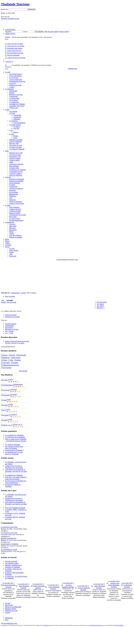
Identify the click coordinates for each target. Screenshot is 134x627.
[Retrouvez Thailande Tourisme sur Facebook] (8, 587)
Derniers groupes (10, 324)
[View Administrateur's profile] (7, 385)
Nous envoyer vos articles (15, 46)
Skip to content (10, 296)
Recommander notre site (15, 53)
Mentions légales (10, 609)
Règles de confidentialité (13, 607)
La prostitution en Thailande (14, 435)
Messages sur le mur (11, 329)
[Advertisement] (67, 276)
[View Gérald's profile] (4, 420)
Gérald (10, 419)
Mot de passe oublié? (52, 31)
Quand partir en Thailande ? (14, 450)
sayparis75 (13, 414)
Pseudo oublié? (64, 31)
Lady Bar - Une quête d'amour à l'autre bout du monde (15, 478)
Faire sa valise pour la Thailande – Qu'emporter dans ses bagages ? (15, 441)
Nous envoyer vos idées (15, 44)
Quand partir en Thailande (9, 544)
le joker (21, 343)
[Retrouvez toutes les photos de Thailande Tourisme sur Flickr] (23, 588)
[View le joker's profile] (4, 380)
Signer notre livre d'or (14, 51)
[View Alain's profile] (4, 400)
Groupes (23, 293)
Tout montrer (23, 371)
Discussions (9, 327)
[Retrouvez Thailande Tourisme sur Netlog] (99, 588)
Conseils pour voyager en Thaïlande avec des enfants (14, 467)
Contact (7, 612)
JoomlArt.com (47, 625)
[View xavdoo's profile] (4, 405)
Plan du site (9, 605)
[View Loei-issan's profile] (5, 390)
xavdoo (10, 404)
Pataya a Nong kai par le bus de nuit (17, 341)
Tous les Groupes (11, 315)
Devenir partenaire (13, 55)
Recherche (4, 9)
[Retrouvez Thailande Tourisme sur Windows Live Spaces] (114, 587)
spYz (8, 409)
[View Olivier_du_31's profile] (7, 425)
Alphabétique (9, 326)
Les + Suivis (9, 331)
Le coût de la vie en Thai (9, 527)
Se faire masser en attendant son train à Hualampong (15, 482)
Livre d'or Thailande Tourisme (15, 508)
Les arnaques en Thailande (14, 475)
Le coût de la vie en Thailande (15, 437)
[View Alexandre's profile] (5, 395)
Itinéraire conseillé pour (8, 538)
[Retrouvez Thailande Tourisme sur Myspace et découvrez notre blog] (68, 587)
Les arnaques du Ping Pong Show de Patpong (14, 447)
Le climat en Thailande (12, 444)
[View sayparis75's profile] (5, 415)
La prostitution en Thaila (9, 549)
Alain (8, 399)
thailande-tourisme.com (96, 625)
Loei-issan (13, 389)
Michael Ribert (119, 625)
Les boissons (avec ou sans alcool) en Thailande (14, 453)
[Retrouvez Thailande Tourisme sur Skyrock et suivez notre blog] (83, 590)
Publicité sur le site (11, 610)
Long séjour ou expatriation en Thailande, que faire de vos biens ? (16, 471)
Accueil (7, 603)
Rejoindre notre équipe (14, 48)
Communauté (15, 293)
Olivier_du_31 (17, 424)
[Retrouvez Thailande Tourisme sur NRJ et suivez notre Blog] (127, 587)
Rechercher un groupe (12, 317)
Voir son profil (11, 302)
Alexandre (13, 394)
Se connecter (39, 31)
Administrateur (18, 384)
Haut (6, 620)
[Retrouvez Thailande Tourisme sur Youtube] (38, 588)
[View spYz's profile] (4, 410)
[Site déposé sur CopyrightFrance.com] (9, 623)
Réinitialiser (9, 618)
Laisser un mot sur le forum (16, 58)
